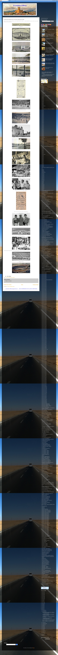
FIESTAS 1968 (44, 346)
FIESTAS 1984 (44, 363)
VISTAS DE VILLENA (44, 585)
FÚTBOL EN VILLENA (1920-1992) (46, 414)
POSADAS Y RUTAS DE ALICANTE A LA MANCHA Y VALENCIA (47, 494)
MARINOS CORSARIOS (45, 458)
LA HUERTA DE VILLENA (45, 440)
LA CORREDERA (44, 435)
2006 (42, 166)
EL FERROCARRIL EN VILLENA (46, 253)
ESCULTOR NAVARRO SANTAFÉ (46, 268)
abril (43, 629)
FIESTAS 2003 (44, 381)
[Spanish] (50, 25)
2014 (42, 177)
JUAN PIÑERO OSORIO (45, 432)
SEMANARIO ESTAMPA (45, 552)
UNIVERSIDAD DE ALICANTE (46, 568)
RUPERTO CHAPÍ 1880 (45, 517)
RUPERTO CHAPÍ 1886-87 (45, 523)
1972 (42, 141)
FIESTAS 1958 (44, 336)
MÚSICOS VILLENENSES (45, 469)
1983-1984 (43, 154)
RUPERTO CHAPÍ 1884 (45, 521)
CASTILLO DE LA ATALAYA (45, 233)
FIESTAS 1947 (44, 325)
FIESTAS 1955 (44, 333)
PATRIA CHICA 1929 (44, 477)
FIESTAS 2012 (44, 389)
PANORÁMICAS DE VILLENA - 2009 (46, 473)
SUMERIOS (43, 558)
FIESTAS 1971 (44, 350)
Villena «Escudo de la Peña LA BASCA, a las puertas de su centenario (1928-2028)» (49, 59)
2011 (42, 174)
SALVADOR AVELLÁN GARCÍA (46, 538)
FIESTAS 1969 (44, 347)
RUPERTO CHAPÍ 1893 (45, 528)
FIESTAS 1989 (44, 368)
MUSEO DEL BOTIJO (45, 465)
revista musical (44, 503)
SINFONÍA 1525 (44, 554)
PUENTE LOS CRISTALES (45, 497)
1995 (42, 161)
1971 (42, 140)
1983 (42, 153)
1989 (42, 158)
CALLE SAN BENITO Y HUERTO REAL (47, 224)
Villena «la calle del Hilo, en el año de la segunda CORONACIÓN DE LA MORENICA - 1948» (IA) (49, 55)
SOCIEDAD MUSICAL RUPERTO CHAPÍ (47, 555)
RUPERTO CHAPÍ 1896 (45, 531)
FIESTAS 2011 (44, 388)
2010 (42, 173)
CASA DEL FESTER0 (44, 232)
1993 (42, 160)
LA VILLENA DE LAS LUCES (45, 445)
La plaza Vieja (43, 442)
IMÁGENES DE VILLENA (45, 428)
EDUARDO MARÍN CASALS (45, 251)
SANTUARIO (43, 547)
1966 (42, 135)
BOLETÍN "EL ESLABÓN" (45, 215)
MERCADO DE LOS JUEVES (46, 460)
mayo (43, 628)
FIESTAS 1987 (44, 366)
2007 (42, 169)
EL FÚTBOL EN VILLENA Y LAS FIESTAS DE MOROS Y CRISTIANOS (48, 255)
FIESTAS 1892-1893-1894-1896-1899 (46, 279)
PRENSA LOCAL (44, 495)
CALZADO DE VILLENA (45, 228)
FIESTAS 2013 (44, 390)
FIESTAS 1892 (44, 278)
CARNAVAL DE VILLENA (45, 231)
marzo (43, 630)
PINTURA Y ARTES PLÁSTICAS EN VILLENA (48, 484)
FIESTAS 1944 (44, 322)
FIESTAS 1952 (44, 330)
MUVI (42, 470)
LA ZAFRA (43, 447)
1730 (42, 90)
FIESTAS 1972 (44, 351)
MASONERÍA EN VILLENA (45, 459)
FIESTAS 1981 (44, 360)
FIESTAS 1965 (44, 343)
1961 (42, 132)
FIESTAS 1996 (44, 375)
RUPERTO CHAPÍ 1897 (45, 532)
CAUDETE (43, 236)
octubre (44, 622)
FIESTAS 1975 (44, 354)
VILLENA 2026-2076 (44, 575)
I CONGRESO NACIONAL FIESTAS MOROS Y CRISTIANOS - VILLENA (48, 427)
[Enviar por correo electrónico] (7, 276)
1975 (42, 144)
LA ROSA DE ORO (44, 443)
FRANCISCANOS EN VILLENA (46, 412)
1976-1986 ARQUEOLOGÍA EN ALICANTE (47, 146)
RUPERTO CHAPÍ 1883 (45, 520)
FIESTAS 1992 (44, 371)
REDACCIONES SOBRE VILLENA (46, 500)
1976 (42, 145)
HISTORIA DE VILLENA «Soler (46, 423)
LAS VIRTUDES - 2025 (45, 453)
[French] (43, 25)
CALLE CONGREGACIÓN (45, 221)
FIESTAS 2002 (44, 380)
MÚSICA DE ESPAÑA (45, 467)
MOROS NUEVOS (44, 464)
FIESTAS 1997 (44, 376)
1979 (42, 149)
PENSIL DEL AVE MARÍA (45, 479)
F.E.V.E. (43, 270)
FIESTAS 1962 (44, 340)
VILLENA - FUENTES (44, 574)
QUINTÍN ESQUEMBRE (45, 498)
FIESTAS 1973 (44, 352)
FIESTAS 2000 (44, 379)
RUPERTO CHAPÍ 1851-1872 (45, 510)
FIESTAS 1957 (44, 335)
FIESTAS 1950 (44, 328)
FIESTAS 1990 (44, 369)
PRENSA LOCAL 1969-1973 (45, 496)
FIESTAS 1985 (44, 364)
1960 (42, 131)
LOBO (42, 455)
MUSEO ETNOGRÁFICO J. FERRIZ (46, 466)
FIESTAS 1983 (44, 362)
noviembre (44, 611)
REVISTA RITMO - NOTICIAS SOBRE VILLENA (48, 504)
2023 (42, 186)
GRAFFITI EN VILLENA (45, 415)
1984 (42, 155)
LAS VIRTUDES (44, 449)
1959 (42, 130)
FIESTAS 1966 (44, 344)
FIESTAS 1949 (44, 327)
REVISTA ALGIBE (44, 501)
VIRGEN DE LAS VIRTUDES (45, 583)
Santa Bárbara (43, 539)
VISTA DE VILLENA (44, 584)
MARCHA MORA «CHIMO (45, 457)
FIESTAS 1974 (44, 353)
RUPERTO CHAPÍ (44, 509)
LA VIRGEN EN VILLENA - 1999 (46, 446)
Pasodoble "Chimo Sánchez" (45, 476)
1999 (42, 163)
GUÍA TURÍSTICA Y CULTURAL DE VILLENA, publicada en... (47, 618)
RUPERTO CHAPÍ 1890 (45, 525)
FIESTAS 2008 (44, 385)
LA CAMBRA (43, 433)
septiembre (44, 623)
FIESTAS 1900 (44, 280)
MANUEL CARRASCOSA (45, 456)
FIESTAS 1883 (44, 273)
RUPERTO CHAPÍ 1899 (45, 534)
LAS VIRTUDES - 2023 (45, 451)
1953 (42, 126)
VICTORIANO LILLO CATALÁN (46, 571)
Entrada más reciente (7, 284)
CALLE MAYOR (44, 223)
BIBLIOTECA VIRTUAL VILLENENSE (47, 212)
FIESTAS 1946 (44, 324)
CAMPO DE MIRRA (44, 229)
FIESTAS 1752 (44, 272)
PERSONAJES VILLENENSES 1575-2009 (47, 482)
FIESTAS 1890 (44, 277)
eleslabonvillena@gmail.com (44, 18)
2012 (42, 175)
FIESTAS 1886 (44, 275)
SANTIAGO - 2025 (44, 544)
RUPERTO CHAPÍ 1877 (45, 514)
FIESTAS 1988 (44, 367)
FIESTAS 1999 (44, 378)
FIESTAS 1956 (44, 334)
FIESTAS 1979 (44, 358)
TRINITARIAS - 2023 (44, 566)
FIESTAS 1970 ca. (44, 349)
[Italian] (46, 25)
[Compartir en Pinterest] (10, 276)
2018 (42, 181)
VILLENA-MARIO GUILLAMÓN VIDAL (47, 581)
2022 (42, 185)
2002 (42, 165)
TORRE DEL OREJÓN (45, 563)
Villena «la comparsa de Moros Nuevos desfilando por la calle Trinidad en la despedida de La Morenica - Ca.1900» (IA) (49, 48)
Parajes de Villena (44, 474)
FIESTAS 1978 (44, 357)
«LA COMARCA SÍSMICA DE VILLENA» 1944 (49, 38)
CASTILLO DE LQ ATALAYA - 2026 (46, 234)
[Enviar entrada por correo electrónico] (5, 276)
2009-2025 (43, 172)
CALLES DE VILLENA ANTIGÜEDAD (47, 227)
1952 (42, 125)
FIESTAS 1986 (44, 365)
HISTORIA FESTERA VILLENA (46, 424)
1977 (42, 147)
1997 (42, 162)
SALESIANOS (44, 537)
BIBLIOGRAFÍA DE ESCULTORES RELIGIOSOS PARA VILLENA (46, 211)
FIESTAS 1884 (44, 274)
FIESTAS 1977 (44, 356)
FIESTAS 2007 (44, 384)
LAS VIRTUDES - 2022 (45, 450)
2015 (42, 178)
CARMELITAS (43, 230)
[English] (41, 25)
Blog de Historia (44, 588)
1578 (42, 87)
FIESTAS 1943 (44, 321)
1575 (42, 86)
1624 (42, 88)
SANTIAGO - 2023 (44, 543)
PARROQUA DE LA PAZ (45, 475)
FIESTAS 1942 (44, 320)
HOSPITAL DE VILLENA (45, 425)
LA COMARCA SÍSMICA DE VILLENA (47, 434)
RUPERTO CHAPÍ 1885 (45, 522)
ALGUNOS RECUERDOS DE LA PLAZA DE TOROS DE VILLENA (48, 614)
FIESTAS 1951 (44, 329)
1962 (42, 133)
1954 (42, 127)
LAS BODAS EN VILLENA (45, 448)
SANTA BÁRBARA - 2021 (45, 540)
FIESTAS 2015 (44, 392)
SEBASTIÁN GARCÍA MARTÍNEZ (46, 549)
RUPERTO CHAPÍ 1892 (45, 527)
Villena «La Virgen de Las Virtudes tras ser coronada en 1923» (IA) (50, 34)
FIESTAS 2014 (44, 391)
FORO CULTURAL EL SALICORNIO (46, 409)
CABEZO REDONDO (44, 216)
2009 (42, 171)
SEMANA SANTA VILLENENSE (46, 550)
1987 (42, 157)
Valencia (43, 569)
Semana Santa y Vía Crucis (45, 551)
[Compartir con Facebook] (9, 276)
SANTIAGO (43, 542)
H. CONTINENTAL (44, 418)
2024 (42, 187)
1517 (42, 85)
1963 (42, 134)
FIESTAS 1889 (44, 276)
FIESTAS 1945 (44, 323)
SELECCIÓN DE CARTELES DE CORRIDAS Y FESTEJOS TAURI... (48, 613)
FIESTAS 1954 (44, 332)
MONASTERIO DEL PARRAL (46, 461)
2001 (42, 164)
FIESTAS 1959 (44, 337)
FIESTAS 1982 (44, 361)
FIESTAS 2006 (44, 383)
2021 (42, 184)
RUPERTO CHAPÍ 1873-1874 (45, 512)
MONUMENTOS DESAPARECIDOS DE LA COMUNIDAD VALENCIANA (47, 463)
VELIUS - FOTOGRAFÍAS (45, 570)
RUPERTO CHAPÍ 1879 (45, 516)
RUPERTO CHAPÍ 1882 (45, 519)
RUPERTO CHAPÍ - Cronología (46, 511)
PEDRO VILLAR (44, 478)
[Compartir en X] (8, 276)
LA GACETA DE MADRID (45, 438)
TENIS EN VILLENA (44, 560)
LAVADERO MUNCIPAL (45, 454)
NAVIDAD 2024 (44, 471)
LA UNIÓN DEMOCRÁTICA (45, 444)
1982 (42, 152)
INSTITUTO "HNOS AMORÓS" (46, 429)
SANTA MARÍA (44, 541)
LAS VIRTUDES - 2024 (45, 452)
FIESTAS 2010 (44, 387)
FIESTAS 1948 (44, 326)
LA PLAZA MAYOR (44, 441)
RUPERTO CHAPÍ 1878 (45, 515)
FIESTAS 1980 (44, 359)
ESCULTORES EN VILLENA (45, 269)
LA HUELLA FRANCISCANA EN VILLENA (47, 439)
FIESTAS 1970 (44, 348)
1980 (42, 150)
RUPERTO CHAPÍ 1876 (45, 513)
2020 (42, 183)
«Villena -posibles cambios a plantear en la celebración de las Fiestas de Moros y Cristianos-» (47, 73)
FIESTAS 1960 (44, 338)
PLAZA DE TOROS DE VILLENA (10, 277)
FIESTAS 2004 (44, 382)
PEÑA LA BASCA (44, 480)
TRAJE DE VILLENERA (45, 564)
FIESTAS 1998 (44, 377)
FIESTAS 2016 (44, 393)
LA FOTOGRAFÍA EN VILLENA (46, 437)
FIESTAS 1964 (44, 342)
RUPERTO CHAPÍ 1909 (45, 536)
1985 (42, 156)
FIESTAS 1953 (44, 331)
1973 (42, 142)
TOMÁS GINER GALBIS (45, 562)
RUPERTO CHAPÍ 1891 (45, 526)
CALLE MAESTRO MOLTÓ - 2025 (46, 222)
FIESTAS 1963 (44, 341)
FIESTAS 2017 (44, 394)
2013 (42, 176)
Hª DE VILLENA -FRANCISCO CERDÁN (47, 419)
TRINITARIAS (43, 565)
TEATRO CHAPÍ (44, 559)
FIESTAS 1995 (44, 374)
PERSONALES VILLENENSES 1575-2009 (47, 483)
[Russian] (49, 25)
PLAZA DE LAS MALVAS (45, 487)
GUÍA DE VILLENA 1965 (45, 416)
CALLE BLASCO (44, 220)
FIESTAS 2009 (44, 386)
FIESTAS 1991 (44, 370)
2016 (42, 179)
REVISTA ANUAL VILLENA (45, 502)
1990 (42, 159)
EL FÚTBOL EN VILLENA (45, 254)
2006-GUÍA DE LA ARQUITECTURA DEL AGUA (48, 167)
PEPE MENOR (44, 481)
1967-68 (43, 137)
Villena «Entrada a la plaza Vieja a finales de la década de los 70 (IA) (49, 63)
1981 (42, 151)
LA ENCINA (43, 436)
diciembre (44, 610)
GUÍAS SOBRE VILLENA (45, 417)
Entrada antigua (36, 284)
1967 (42, 136)
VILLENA (43, 573)
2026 (42, 189)
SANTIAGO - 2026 (44, 545)
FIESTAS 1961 (44, 339)
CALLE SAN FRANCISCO (45, 225)
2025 (42, 188)
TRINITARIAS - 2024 (44, 567)
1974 (42, 143)
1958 (42, 129)
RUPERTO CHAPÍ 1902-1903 (45, 535)
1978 (42, 148)
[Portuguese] (47, 25)
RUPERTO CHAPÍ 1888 (45, 524)
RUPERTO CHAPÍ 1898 (45, 533)
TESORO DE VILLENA (45, 561)
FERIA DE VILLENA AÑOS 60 (46, 271)
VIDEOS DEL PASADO (45, 572)
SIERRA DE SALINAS (45, 553)
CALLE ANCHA (44, 219)
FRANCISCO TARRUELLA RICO (46, 413)
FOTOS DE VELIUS (44, 411)
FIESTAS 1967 (44, 345)
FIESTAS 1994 (44, 373)
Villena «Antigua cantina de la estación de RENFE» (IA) (49, 43)
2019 (42, 182)
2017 (42, 180)
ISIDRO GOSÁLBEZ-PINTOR (46, 430)
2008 (42, 170)
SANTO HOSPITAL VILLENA (45, 546)
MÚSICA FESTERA (44, 468)
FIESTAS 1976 (44, 355)
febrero (44, 631)
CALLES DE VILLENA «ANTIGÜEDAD (47, 226)
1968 (42, 138)
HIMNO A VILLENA (44, 422)
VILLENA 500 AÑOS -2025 (45, 576)
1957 (42, 128)
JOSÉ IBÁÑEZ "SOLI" (45, 431)
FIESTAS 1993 (44, 372)
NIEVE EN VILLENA (44, 472)
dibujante (43, 250)
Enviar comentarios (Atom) (10, 286)
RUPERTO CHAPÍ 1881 (45, 518)
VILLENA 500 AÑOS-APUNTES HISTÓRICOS (48, 577)
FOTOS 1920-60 (44, 410)
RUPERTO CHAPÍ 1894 (45, 529)
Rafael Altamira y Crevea (45, 499)
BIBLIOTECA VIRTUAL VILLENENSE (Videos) (48, 213)
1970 (42, 139)
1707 (42, 89)
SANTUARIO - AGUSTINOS (45, 548)
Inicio (22, 284)
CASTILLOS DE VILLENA (45, 235)
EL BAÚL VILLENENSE (45, 252)
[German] (44, 25)
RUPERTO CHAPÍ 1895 (45, 530)
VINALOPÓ (43, 582)
